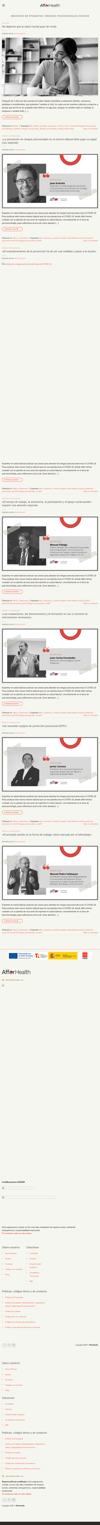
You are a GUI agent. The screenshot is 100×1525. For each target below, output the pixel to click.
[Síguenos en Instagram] (4, 1345)
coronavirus (51, 126)
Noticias (5, 23)
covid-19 (60, 126)
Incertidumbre (7, 129)
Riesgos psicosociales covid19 (51, 129)
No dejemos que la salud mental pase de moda (29, 26)
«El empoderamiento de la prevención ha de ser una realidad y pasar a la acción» (49, 251)
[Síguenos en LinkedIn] (14, 1345)
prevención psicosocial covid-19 (14, 603)
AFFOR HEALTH (20, 33)
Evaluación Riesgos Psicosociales (83, 126)
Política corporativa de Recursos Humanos (22, 1327)
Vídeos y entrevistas (11, 136)
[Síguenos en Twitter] (9, 1345)
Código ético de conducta (15, 1317)
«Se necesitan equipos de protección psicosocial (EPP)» (34, 726)
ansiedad (42, 126)
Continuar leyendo (12, 117)
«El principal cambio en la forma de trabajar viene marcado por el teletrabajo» (47, 834)
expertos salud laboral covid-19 (72, 238)
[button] (3, 5)
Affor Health (33, 126)
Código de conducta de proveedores (20, 1322)
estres (66, 126)
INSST (87, 601)
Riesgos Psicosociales (30, 129)
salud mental (69, 129)
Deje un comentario (90, 129)
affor (40, 238)
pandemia (17, 129)
